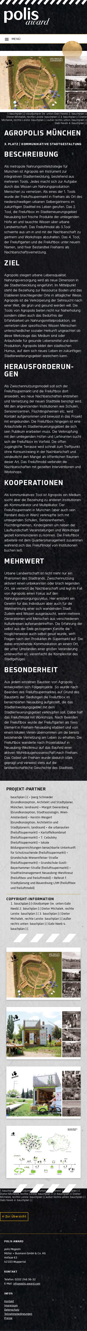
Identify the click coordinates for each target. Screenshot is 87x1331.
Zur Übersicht (15, 1216)
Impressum (11, 1305)
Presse (8, 1318)
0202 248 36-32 (25, 1279)
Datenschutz (11, 1310)
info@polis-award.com (26, 1283)
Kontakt (9, 1301)
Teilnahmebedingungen (18, 1314)
